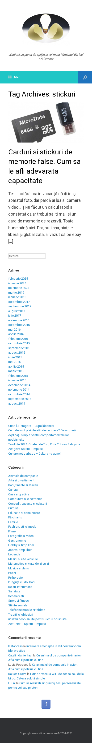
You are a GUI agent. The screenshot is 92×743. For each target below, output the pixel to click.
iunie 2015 (15, 357)
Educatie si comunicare (24, 513)
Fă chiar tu (15, 517)
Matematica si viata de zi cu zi (28, 563)
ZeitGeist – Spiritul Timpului (27, 624)
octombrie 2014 (19, 394)
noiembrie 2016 (18, 320)
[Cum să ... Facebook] (46, 704)
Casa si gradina (18, 494)
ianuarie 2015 (17, 380)
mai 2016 (14, 329)
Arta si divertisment (21, 480)
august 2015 (16, 352)
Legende (14, 554)
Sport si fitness (18, 600)
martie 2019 (16, 292)
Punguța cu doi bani (21, 582)
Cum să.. (14, 508)
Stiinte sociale (17, 605)
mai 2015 (14, 362)
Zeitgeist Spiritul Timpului (25, 449)
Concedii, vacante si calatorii (27, 503)
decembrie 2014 (19, 385)
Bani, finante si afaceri (23, 485)
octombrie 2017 (19, 302)
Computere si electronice (25, 499)
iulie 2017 (14, 315)
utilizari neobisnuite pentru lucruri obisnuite (37, 619)
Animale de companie (23, 476)
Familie (13, 522)
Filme (12, 531)
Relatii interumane (20, 587)
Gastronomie (17, 540)
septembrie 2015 (19, 348)
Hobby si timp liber (21, 545)
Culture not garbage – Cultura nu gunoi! (34, 453)
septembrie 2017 (19, 306)
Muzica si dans (18, 568)
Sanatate (14, 591)
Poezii (12, 573)
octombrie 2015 (19, 343)
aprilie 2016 (16, 334)
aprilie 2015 (16, 366)
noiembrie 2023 (18, 288)
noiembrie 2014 (18, 389)
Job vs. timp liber (20, 550)
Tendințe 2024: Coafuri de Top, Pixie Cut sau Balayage (44, 444)
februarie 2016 (18, 339)
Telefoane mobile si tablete (26, 610)
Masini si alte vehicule (23, 559)
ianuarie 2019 (17, 297)
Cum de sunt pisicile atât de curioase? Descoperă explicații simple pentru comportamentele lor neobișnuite (42, 435)
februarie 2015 (18, 376)
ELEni (12, 683)
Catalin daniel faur (20, 655)
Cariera (13, 489)
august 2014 (16, 403)
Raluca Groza (17, 674)
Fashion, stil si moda (22, 526)
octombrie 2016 (19, 325)
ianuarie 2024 (17, 283)
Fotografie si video (21, 536)
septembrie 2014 (19, 399)
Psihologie (15, 577)
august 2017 (16, 311)
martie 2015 (16, 371)
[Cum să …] (46, 28)
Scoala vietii (16, 596)
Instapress (15, 646)
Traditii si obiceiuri (20, 614)
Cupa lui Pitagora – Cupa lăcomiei (31, 426)
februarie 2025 (18, 278)
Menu (18, 77)
